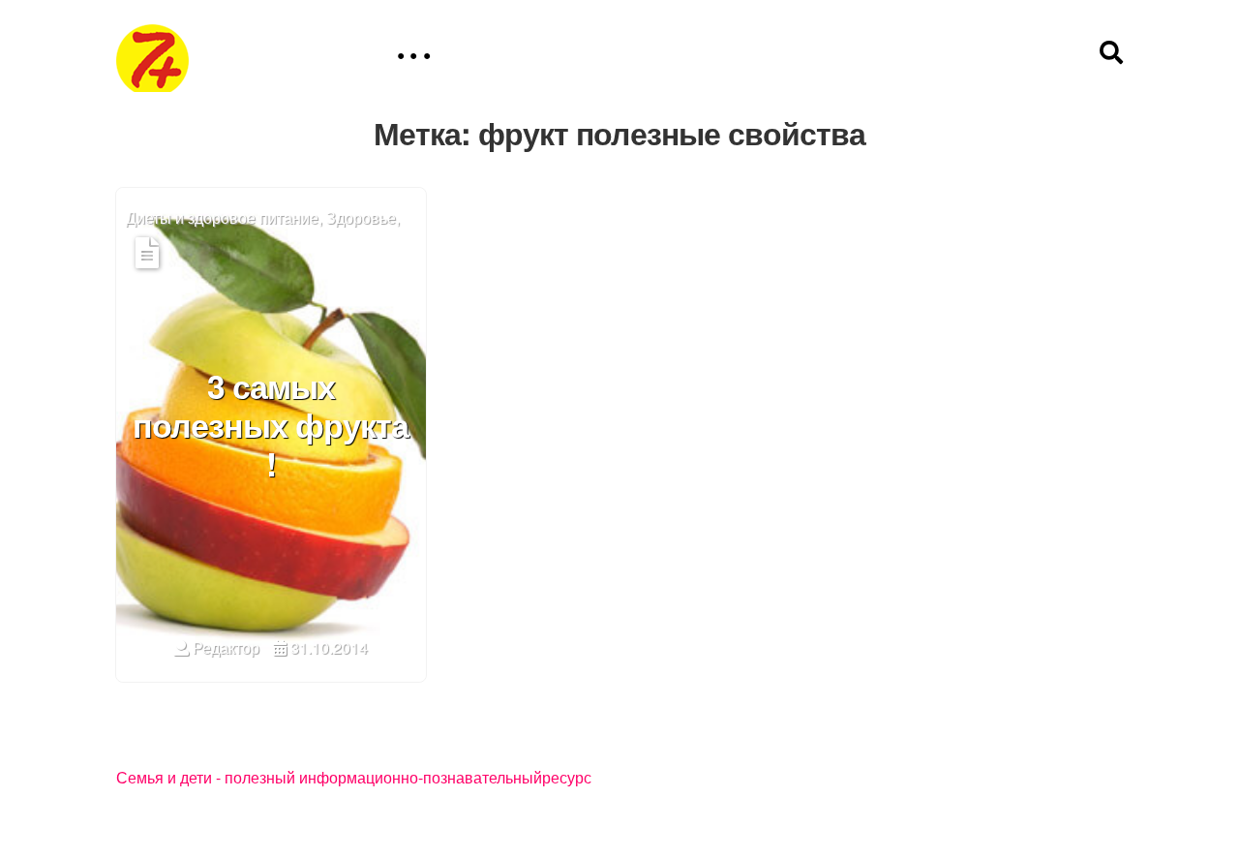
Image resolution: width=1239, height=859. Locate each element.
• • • (413, 55)
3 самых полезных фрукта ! (270, 427)
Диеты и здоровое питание (222, 218)
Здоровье (361, 218)
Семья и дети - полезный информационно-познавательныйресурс (353, 778)
